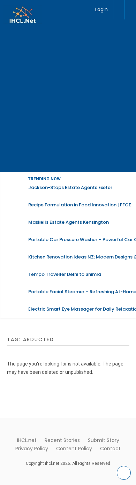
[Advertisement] (68, 100)
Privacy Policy (31, 448)
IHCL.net (27, 440)
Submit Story (103, 440)
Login (101, 9)
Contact (110, 448)
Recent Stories (62, 440)
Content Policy (74, 448)
